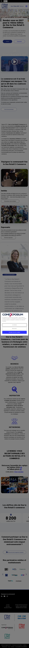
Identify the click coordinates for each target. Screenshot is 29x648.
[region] (14, 323)
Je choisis (14, 324)
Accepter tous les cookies (14, 332)
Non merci (14, 328)
